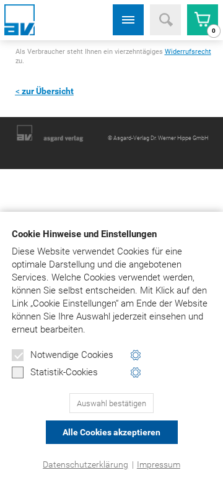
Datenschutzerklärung (85, 464)
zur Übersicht (48, 91)
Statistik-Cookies (64, 372)
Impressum (158, 464)
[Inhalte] (128, 19)
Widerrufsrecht (188, 52)
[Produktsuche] (165, 19)
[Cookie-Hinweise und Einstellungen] (135, 355)
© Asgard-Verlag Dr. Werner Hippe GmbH (158, 138)
